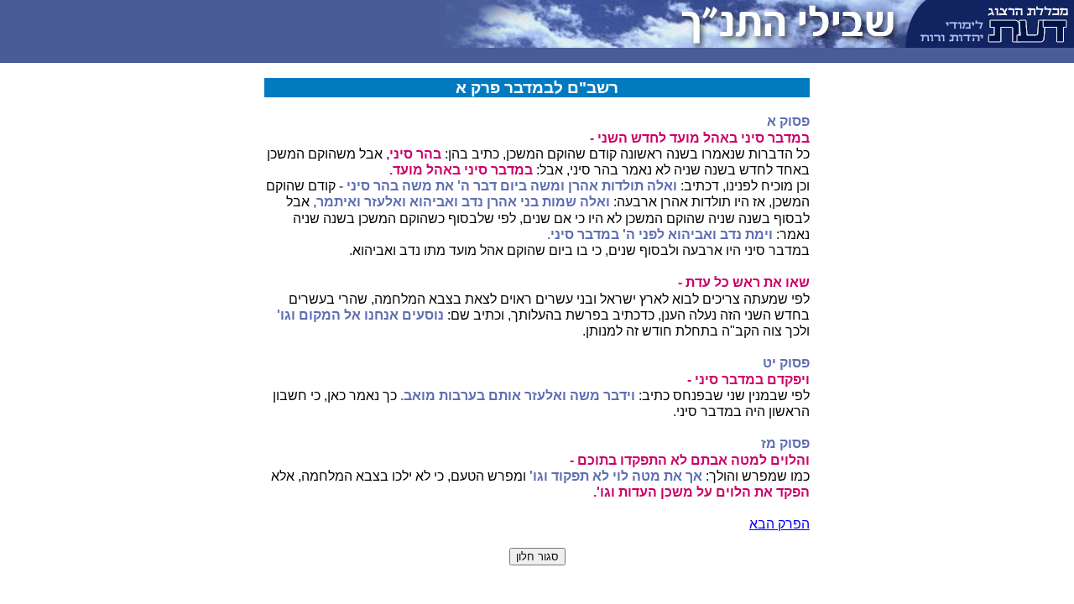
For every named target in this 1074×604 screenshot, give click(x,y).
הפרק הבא (779, 524)
